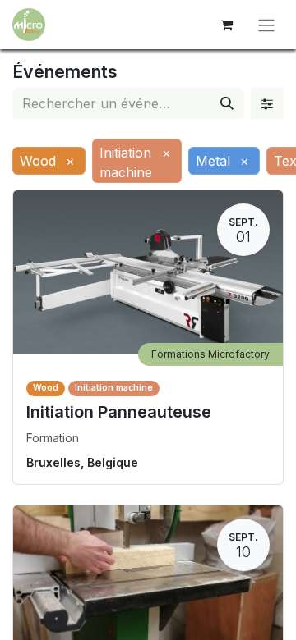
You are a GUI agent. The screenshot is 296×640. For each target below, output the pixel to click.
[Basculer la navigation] (266, 25)
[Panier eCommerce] (226, 24)
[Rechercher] (227, 103)
